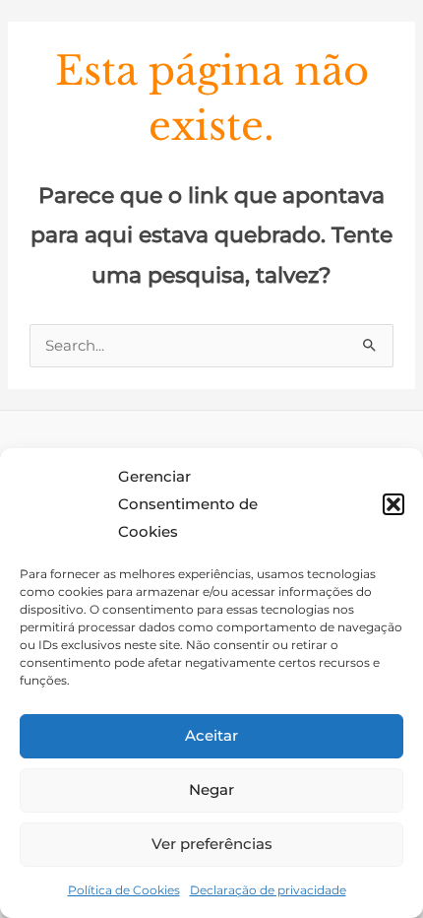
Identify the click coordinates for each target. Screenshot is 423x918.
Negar (211, 789)
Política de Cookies (124, 890)
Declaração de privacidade (268, 890)
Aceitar (211, 735)
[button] (393, 504)
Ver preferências (211, 843)
